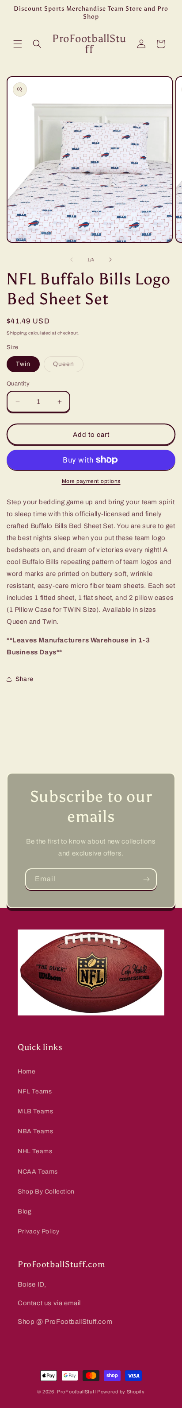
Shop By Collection (46, 1191)
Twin (23, 364)
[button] (17, 44)
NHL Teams (35, 1151)
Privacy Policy (38, 1231)
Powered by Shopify (121, 1391)
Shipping (17, 333)
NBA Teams (35, 1131)
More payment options (91, 481)
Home (26, 1071)
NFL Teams (35, 1091)
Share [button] (24, 679)
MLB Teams (35, 1111)
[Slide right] (110, 259)
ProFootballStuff (76, 1391)
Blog (24, 1211)
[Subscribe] (146, 879)
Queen (68, 366)
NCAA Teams (38, 1171)
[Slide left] (71, 259)
